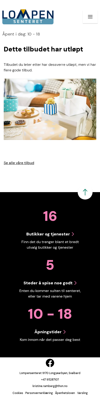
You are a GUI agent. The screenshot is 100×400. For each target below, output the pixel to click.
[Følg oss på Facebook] (50, 362)
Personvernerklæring (39, 393)
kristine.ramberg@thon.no (50, 386)
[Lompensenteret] (27, 16)
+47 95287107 (50, 379)
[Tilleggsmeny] (90, 16)
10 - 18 (21, 34)
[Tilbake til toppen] (85, 192)
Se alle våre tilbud (19, 162)
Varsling (82, 393)
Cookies (18, 393)
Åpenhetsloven (65, 393)
